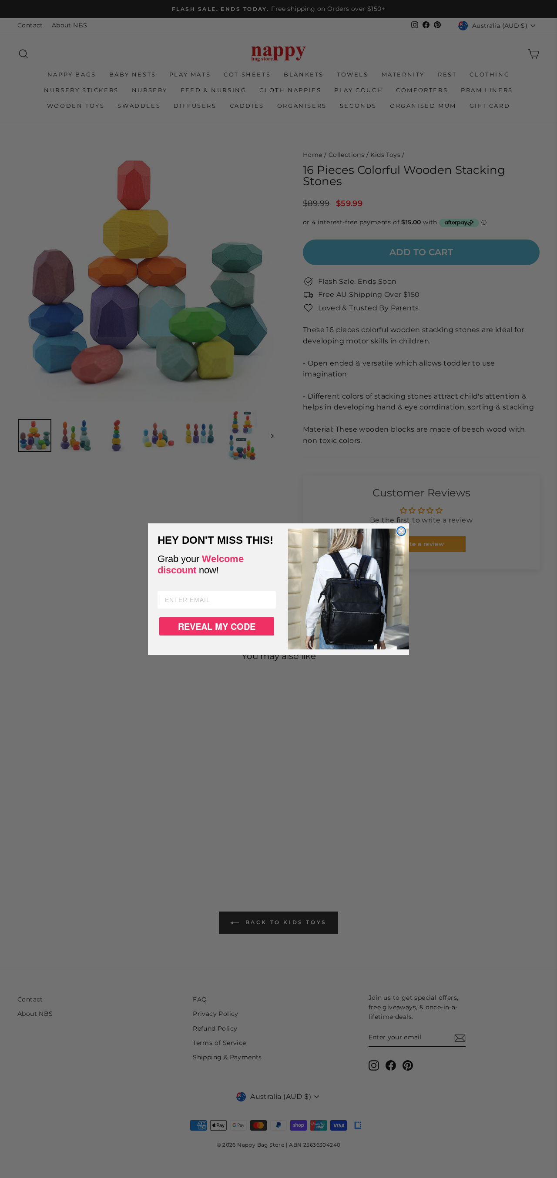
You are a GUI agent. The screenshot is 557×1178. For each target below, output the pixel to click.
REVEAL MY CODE (216, 626)
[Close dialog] (401, 531)
